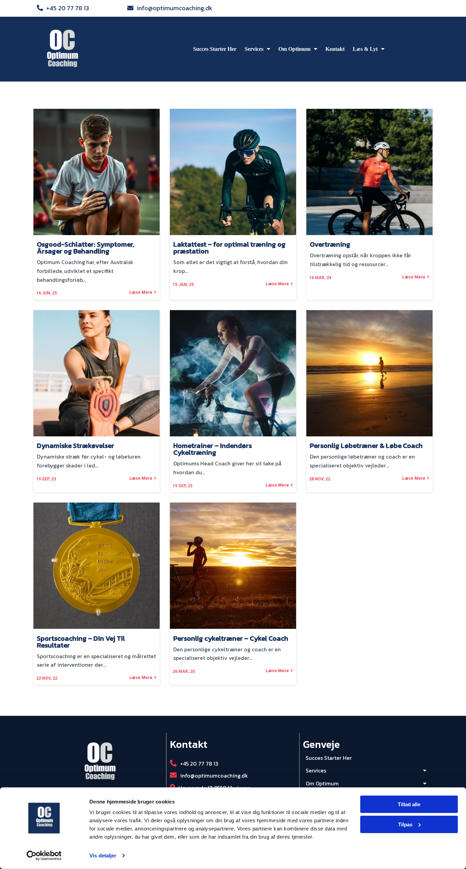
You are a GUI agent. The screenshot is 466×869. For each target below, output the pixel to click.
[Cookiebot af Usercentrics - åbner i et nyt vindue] (44, 856)
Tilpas (405, 824)
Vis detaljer (102, 855)
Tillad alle (409, 804)
